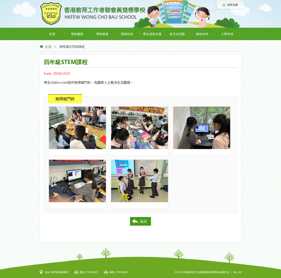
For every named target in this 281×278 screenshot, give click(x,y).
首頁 (52, 34)
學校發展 (102, 34)
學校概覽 (77, 34)
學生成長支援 (152, 34)
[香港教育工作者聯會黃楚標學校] (92, 25)
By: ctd (237, 272)
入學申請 (227, 34)
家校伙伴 (202, 34)
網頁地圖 (232, 5)
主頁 (48, 46)
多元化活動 (177, 34)
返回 (143, 221)
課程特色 (127, 34)
